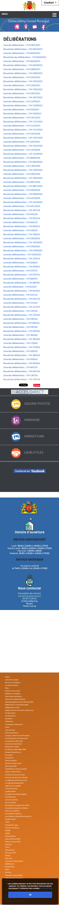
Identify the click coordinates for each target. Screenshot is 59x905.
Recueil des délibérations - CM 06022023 (22, 49)
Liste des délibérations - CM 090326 (20, 327)
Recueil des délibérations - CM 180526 (21, 355)
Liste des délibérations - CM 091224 (20, 214)
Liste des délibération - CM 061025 (20, 286)
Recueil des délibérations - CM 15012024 (22, 137)
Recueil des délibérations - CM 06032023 (22, 65)
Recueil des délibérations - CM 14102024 (22, 202)
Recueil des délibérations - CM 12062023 (22, 89)
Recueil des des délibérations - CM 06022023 (24, 57)
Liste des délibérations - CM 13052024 (21, 165)
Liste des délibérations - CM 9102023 (21, 109)
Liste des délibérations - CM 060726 (20, 367)
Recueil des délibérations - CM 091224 (21, 218)
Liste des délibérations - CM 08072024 (21, 182)
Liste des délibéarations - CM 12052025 (22, 254)
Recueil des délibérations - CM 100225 (21, 234)
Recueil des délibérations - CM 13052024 (22, 169)
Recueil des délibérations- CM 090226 (21, 323)
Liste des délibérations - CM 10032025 (21, 238)
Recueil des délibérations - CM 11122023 (22, 129)
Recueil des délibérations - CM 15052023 (22, 81)
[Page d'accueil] (17, 28)
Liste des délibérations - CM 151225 (20, 302)
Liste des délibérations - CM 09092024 (21, 190)
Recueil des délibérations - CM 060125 (21, 226)
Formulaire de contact (29, 593)
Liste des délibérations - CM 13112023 (21, 117)
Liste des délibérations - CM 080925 (20, 278)
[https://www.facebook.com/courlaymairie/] (29, 471)
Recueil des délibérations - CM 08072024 (22, 186)
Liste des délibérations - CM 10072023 (21, 93)
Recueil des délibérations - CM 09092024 (22, 194)
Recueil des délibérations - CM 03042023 (22, 73)
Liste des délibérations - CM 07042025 (21, 246)
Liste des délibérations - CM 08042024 (21, 157)
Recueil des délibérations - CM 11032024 (22, 153)
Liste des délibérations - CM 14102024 (21, 198)
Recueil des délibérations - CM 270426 (21, 347)
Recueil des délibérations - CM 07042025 (22, 250)
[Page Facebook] (43, 28)
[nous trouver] (26, 28)
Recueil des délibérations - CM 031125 (21, 298)
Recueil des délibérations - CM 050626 (21, 363)
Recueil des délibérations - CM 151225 (21, 306)
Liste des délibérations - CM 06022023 (21, 53)
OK (30, 895)
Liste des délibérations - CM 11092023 (21, 101)
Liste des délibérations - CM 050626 (20, 359)
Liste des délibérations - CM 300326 (20, 335)
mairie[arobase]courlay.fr (29, 596)
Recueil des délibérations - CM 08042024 (22, 161)
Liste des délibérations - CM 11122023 (21, 125)
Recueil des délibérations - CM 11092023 (22, 105)
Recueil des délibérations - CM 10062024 (22, 178)
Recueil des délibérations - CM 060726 (21, 371)
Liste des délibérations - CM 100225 (20, 230)
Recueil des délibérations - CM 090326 (21, 331)
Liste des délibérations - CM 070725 (20, 270)
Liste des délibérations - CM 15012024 (21, 133)
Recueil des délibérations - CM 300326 (21, 339)
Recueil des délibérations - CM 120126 (21, 314)
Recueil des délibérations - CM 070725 (21, 274)
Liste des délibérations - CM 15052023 (21, 77)
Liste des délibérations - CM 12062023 (21, 85)
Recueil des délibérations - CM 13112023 (22, 121)
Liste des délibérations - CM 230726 (20, 375)
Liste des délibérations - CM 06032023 (21, 61)
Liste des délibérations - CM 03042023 (21, 69)
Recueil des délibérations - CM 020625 (21, 266)
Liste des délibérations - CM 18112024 (21, 206)
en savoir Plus (46, 888)
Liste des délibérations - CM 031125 (20, 294)
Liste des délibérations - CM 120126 (20, 310)
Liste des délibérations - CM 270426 (20, 343)
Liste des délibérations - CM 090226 (20, 319)
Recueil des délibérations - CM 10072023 (22, 97)
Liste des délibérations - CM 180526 (20, 351)
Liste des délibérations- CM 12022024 (21, 141)
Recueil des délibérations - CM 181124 (21, 210)
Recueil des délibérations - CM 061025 (21, 290)
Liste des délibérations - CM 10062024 (21, 173)
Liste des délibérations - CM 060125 (20, 222)
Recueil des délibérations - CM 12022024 (22, 145)
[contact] (35, 28)
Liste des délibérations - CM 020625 (20, 262)
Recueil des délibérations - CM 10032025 (22, 242)
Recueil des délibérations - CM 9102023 (22, 113)
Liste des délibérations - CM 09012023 (21, 45)
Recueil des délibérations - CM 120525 (21, 258)
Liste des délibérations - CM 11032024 (21, 149)
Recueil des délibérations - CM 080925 (21, 282)
